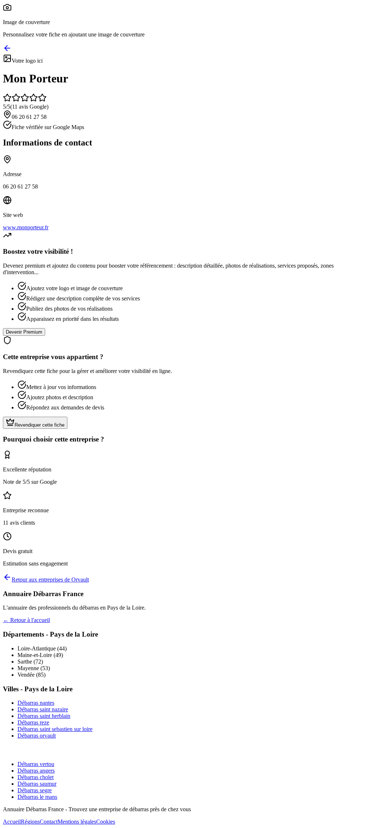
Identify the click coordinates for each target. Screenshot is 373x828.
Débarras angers (36, 770)
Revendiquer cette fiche (39, 425)
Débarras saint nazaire (42, 709)
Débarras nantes (35, 703)
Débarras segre (34, 790)
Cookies (105, 822)
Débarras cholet (35, 777)
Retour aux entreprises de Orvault (50, 579)
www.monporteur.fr (25, 227)
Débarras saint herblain (43, 716)
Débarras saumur (36, 784)
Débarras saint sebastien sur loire (55, 729)
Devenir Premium (24, 332)
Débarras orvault (36, 735)
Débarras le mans (37, 797)
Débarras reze (33, 722)
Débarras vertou (35, 764)
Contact (49, 822)
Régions (30, 822)
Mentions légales (77, 822)
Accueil (12, 822)
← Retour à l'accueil (26, 620)
